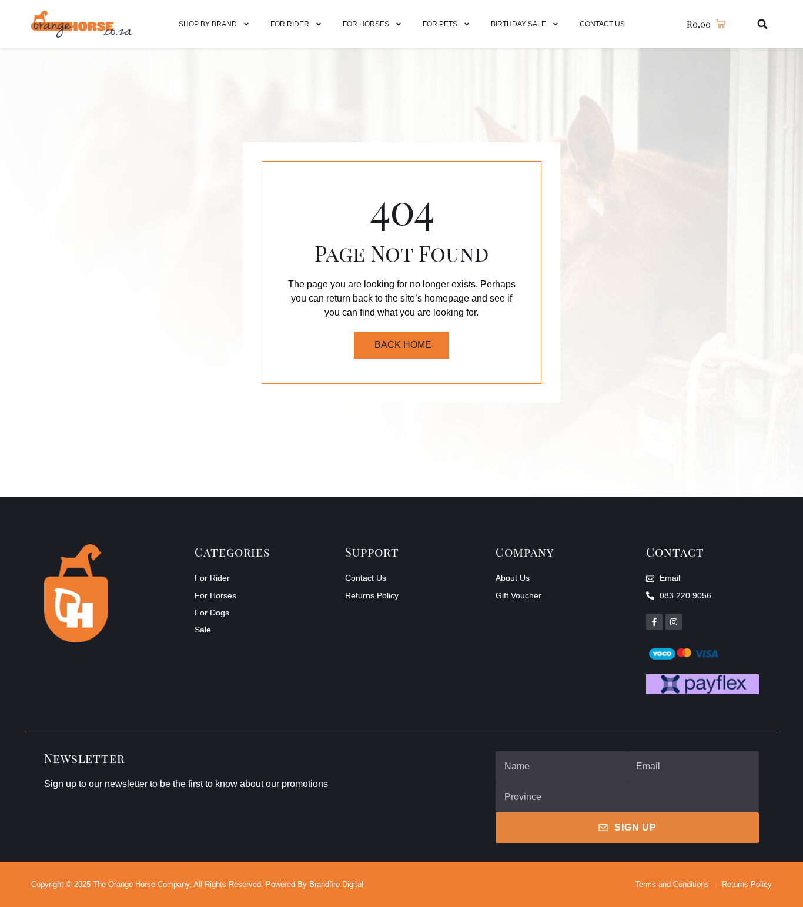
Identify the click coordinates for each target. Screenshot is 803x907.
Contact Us (602, 24)
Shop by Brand (208, 24)
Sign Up (635, 827)
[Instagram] (673, 622)
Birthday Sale (518, 24)
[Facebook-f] (654, 622)
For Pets (440, 24)
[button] (763, 24)
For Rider (289, 24)
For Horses (366, 24)
